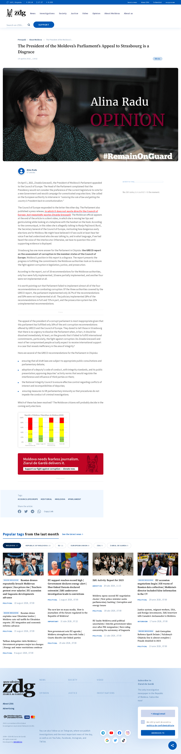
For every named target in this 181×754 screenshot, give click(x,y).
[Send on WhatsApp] (39, 511)
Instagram (128, 733)
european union (80, 545)
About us (128, 13)
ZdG (100, 545)
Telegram (103, 733)
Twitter (115, 740)
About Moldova (112, 13)
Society (63, 13)
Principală (22, 40)
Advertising (8, 708)
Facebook (119, 733)
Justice (74, 13)
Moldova (12, 545)
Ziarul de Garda (119, 545)
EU (60, 545)
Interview (143, 621)
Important (53, 621)
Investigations (47, 13)
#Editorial (46, 499)
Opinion (96, 13)
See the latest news (71, 534)
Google (107, 740)
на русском (170, 2)
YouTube (111, 733)
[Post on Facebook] (19, 511)
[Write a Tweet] (26, 511)
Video (85, 13)
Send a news (132, 2)
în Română (157, 2)
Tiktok (124, 740)
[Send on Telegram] (32, 511)
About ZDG (145, 2)
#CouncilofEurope (28, 499)
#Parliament (74, 499)
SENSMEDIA (17, 742)
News (32, 13)
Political (7, 603)
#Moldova (60, 499)
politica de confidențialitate (160, 725)
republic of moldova (38, 545)
